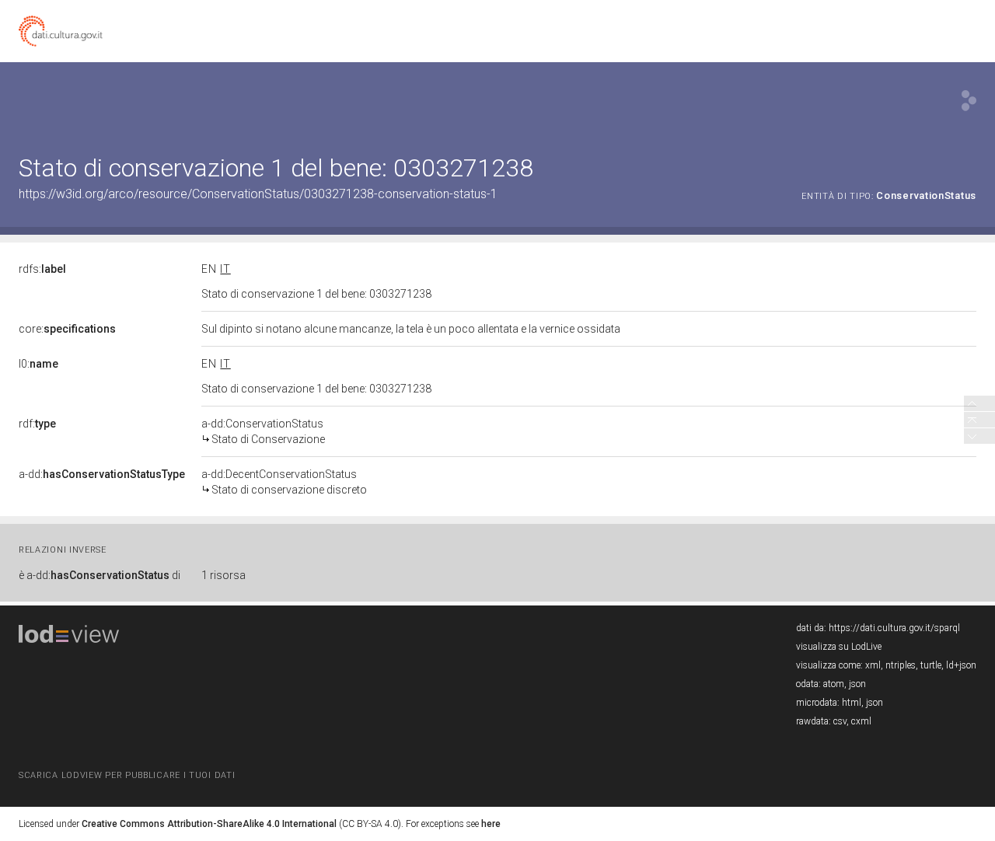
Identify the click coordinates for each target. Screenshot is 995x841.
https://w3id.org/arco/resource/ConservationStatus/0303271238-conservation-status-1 (258, 194)
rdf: (37, 423)
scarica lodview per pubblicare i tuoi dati (127, 775)
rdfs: (42, 269)
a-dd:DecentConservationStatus (284, 482)
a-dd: (102, 474)
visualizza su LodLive (839, 646)
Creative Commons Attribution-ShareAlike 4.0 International (209, 823)
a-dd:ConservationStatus (263, 431)
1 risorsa (223, 575)
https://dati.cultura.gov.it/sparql (894, 628)
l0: (38, 364)
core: (67, 329)
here (491, 823)
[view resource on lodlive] (969, 100)
